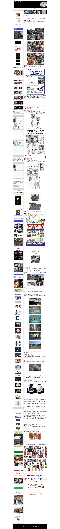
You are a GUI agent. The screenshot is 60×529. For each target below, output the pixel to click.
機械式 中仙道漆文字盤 (15, 141)
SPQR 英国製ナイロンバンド (16, 169)
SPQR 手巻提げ (15, 118)
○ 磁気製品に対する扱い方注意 (16, 185)
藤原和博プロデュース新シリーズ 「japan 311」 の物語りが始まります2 (32, 424)
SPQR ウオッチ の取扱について (17, 181)
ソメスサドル (21, 23)
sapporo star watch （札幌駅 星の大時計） (18, 160)
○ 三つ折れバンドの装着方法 (16, 186)
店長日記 (14, 178)
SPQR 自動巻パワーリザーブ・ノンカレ (17, 121)
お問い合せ (38, 8)
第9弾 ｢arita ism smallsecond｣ (16, 104)
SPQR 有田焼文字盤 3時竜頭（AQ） (17, 144)
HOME (24, 15)
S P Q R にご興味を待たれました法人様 (17, 190)
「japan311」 (27, 15)
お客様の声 (42, 8)
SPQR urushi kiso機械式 (16, 127)
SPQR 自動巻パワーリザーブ (16, 119)
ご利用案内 (35, 8)
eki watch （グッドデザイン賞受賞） (17, 158)
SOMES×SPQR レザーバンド (16, 164)
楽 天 (18, 425)
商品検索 (14, 111)
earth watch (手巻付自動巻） (16, 157)
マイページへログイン (30, 8)
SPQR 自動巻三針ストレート (16, 122)
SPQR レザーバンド (15, 165)
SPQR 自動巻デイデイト (15, 124)
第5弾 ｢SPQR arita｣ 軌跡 (15, 94)
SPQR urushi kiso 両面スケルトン (17, 128)
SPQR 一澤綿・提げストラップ (16, 167)
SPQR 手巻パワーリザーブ (16, 117)
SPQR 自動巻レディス (15, 125)
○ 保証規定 (14, 183)
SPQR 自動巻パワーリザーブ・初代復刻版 (17, 120)
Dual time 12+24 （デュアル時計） (17, 159)
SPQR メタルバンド (15, 166)
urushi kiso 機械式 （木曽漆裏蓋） (17, 143)
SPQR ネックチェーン (15, 168)
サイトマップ (45, 8)
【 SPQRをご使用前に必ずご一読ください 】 (18, 182)
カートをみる (25, 8)
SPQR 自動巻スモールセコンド (16, 123)
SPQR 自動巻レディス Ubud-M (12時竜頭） (18, 126)
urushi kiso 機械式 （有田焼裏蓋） (17, 142)
